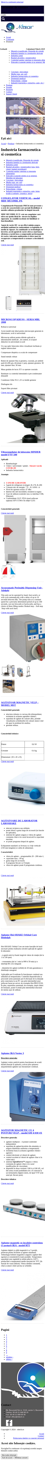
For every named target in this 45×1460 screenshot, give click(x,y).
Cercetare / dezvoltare (19, 72)
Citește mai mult (7, 245)
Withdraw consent (21, 1458)
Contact (9, 92)
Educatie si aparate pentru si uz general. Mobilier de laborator (21, 177)
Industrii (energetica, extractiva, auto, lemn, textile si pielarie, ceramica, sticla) (23, 192)
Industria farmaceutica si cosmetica (24, 76)
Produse (9, 85)
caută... (4, 12)
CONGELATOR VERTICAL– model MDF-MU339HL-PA (20, 199)
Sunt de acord (7, 1458)
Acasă (8, 37)
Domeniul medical (18, 78)
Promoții (9, 90)
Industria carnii (17, 56)
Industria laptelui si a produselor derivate (27, 53)
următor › (9, 1357)
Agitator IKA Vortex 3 (12, 1053)
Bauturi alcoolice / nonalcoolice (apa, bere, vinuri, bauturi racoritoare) (23, 168)
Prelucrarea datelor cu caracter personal (28, 1438)
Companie (10, 39)
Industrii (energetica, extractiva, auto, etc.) (27, 83)
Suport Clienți (11, 94)
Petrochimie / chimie (19, 81)
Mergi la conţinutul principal (12, 2)
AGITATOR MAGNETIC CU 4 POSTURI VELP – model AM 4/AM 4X (21, 1131)
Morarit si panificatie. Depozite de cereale (27, 51)
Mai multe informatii (9, 1455)
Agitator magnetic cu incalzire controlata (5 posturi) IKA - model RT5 (22, 1244)
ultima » (9, 1359)
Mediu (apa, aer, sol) (19, 74)
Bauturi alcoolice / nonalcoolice (23, 58)
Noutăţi (9, 87)
